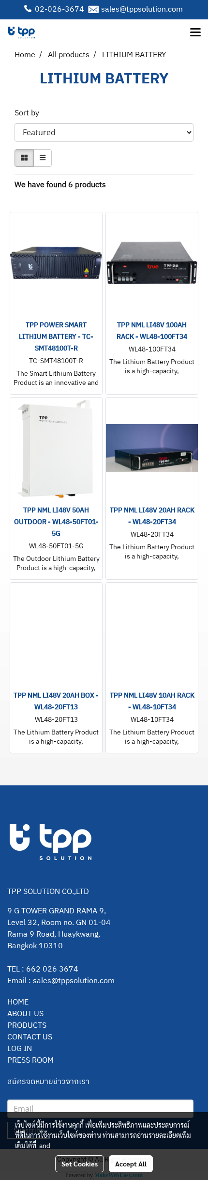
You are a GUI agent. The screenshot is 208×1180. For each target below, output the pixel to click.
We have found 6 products (60, 185)
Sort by (30, 113)
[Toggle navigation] (195, 33)
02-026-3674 (59, 9)
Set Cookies (79, 1163)
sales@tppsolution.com (142, 9)
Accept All (131, 1163)
